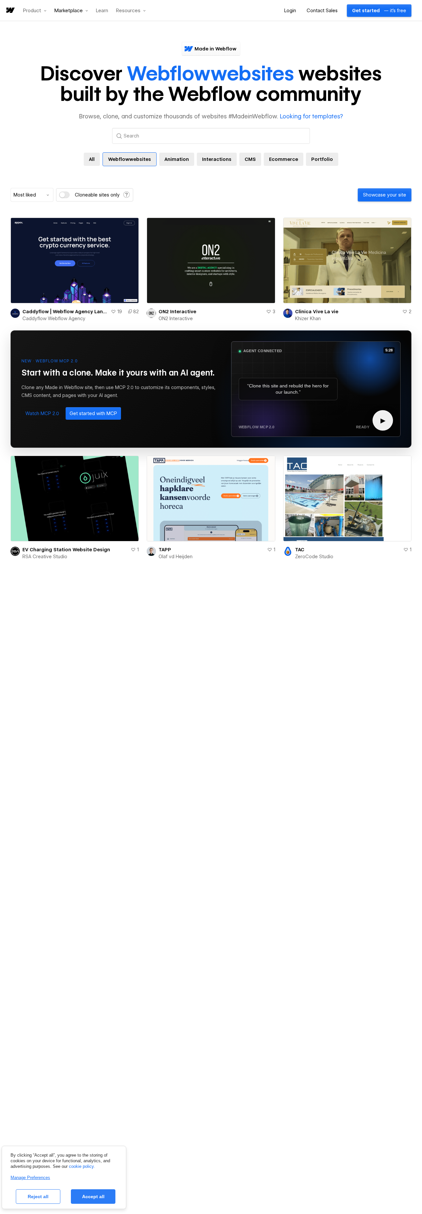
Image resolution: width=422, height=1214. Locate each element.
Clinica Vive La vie (316, 311)
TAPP (165, 549)
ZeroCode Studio (314, 556)
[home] (10, 10)
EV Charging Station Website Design (66, 549)
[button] (34, 10)
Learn (102, 11)
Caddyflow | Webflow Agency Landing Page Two (65, 311)
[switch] (64, 195)
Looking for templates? (311, 116)
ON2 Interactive (177, 311)
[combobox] (32, 195)
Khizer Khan (308, 318)
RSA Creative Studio (44, 556)
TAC (299, 549)
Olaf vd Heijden (176, 556)
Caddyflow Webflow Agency (53, 318)
